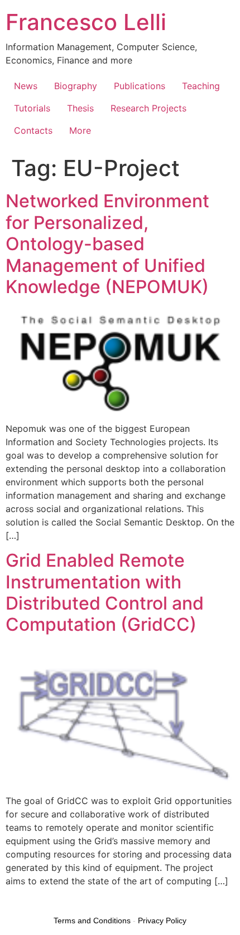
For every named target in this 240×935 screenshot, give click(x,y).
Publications (139, 85)
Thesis (80, 108)
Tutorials (32, 108)
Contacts (33, 130)
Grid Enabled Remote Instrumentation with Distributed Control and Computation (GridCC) (105, 592)
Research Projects (148, 108)
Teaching (201, 85)
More (80, 130)
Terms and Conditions (92, 920)
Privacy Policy (162, 920)
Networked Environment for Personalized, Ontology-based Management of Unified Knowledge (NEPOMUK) (107, 244)
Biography (75, 85)
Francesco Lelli (86, 22)
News (25, 85)
